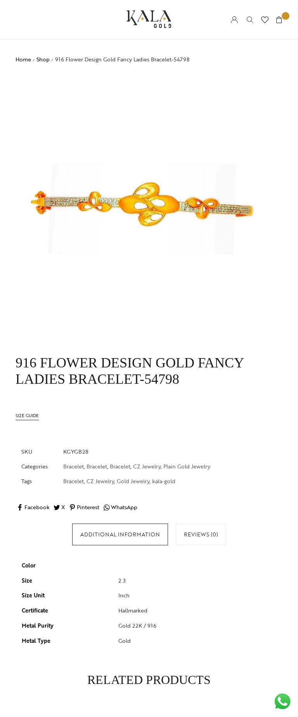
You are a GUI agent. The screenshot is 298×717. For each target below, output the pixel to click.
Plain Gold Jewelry (186, 466)
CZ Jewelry (147, 466)
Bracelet (73, 466)
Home (23, 59)
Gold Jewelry (133, 481)
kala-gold (163, 481)
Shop (43, 59)
